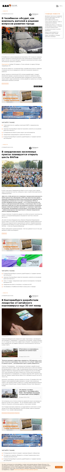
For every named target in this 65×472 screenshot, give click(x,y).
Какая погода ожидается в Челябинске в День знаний (51, 33)
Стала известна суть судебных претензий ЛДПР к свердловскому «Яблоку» (21, 126)
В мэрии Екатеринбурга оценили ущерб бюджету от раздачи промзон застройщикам (22, 137)
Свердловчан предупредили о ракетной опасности (17, 134)
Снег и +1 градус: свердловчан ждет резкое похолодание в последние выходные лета (22, 281)
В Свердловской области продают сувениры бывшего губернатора (22, 453)
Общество (4, 233)
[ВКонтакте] (34, 86)
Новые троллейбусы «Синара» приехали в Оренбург (52, 36)
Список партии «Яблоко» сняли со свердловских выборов (53, 22)
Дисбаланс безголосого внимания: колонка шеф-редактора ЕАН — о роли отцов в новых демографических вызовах (53, 18)
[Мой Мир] (40, 86)
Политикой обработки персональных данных (26, 469)
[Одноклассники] (36, 86)
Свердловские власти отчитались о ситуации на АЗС (18, 284)
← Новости (5, 11)
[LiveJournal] (41, 86)
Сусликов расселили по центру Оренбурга (53, 30)
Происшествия (5, 83)
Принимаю (59, 467)
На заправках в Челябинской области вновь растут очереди (20, 286)
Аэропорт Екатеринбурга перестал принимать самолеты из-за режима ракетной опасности (22, 129)
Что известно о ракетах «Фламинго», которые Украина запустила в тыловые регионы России (21, 456)
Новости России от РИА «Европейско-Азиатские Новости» (7, 6)
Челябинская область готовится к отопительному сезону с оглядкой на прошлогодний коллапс (53, 26)
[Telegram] (38, 86)
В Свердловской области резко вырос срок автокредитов (19, 132)
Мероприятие (5, 64)
